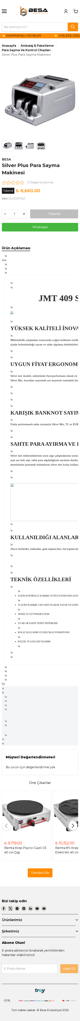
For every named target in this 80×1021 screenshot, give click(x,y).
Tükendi (54, 214)
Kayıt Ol (69, 968)
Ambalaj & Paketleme (37, 45)
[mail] (44, 908)
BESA (6, 159)
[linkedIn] (30, 908)
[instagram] (17, 908)
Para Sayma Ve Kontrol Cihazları (26, 50)
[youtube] (37, 908)
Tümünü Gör (40, 873)
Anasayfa (9, 45)
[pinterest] (23, 908)
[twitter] (10, 908)
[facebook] (3, 908)
